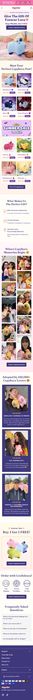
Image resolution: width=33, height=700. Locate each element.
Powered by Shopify (19, 690)
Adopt (12, 92)
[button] (2, 8)
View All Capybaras (16, 187)
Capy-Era (9, 690)
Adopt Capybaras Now (16, 28)
